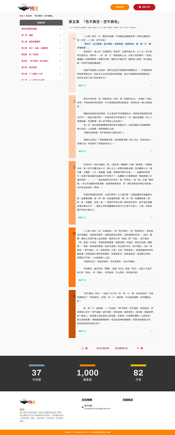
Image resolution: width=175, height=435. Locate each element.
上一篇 (84, 348)
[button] (144, 7)
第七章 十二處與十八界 (31, 74)
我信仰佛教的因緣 (29, 29)
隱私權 (102, 432)
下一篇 (140, 348)
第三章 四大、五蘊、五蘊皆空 (34, 48)
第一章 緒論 (27, 35)
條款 (108, 432)
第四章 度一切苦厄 (30, 54)
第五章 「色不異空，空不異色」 (35, 61)
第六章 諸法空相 (29, 67)
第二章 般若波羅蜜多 (30, 41)
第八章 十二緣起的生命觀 (32, 80)
